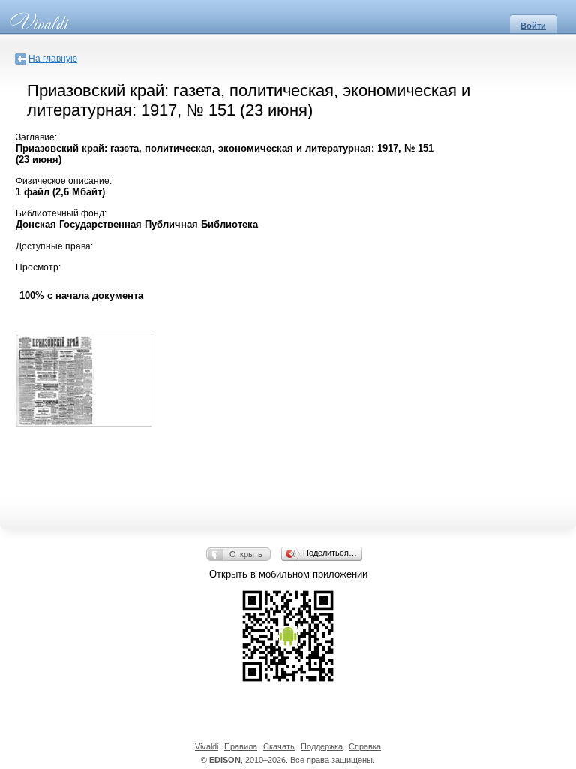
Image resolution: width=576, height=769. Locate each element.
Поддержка (322, 746)
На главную (52, 58)
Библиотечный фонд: (61, 213)
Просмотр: (38, 267)
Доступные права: (54, 246)
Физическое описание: (64, 181)
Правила (240, 746)
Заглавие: (36, 137)
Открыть (246, 554)
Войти (533, 25)
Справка (365, 746)
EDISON (225, 759)
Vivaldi (206, 746)
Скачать (279, 746)
